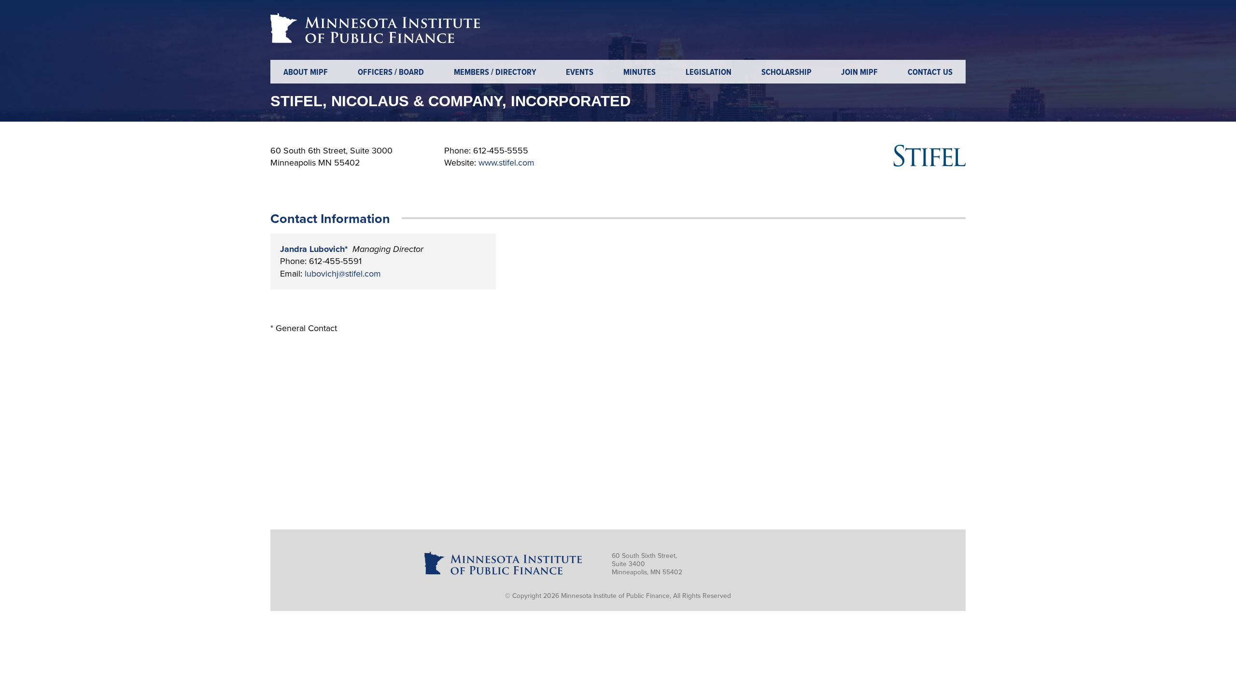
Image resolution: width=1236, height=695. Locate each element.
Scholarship (786, 72)
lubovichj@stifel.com (343, 273)
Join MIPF (859, 72)
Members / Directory (495, 72)
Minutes (639, 72)
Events (579, 72)
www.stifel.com (506, 162)
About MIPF (305, 72)
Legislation (708, 72)
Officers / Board (391, 72)
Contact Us (930, 72)
